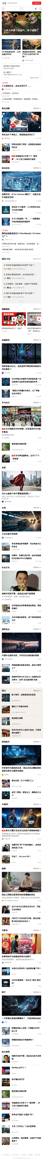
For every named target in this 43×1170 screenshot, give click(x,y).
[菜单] (3, 8)
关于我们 (6, 1155)
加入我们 (15, 1155)
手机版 (23, 1155)
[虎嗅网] (21, 8)
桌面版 (30, 1155)
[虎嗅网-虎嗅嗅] (35, 8)
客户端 (37, 1155)
